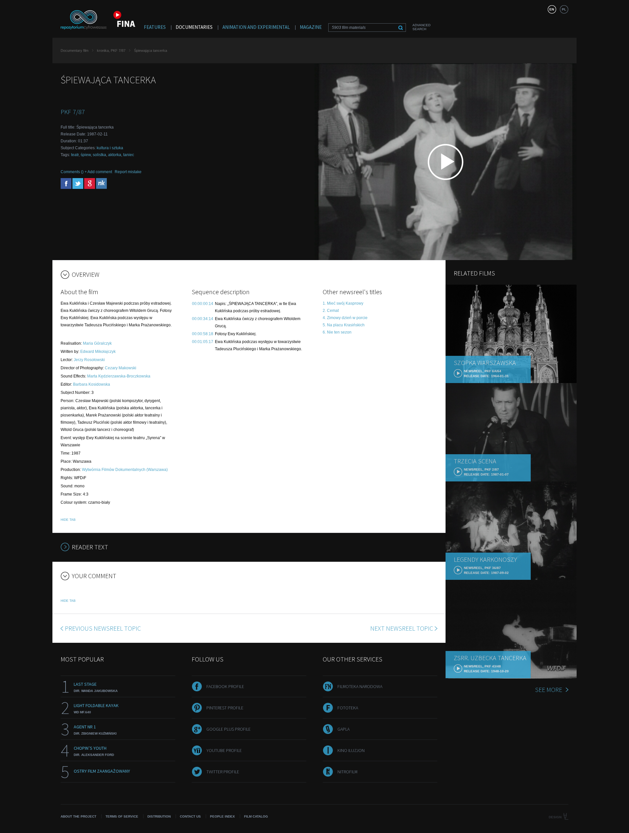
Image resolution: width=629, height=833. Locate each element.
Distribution (159, 816)
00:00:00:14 (202, 303)
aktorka (114, 154)
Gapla (343, 729)
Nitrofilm (347, 772)
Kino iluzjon (351, 750)
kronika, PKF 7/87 (111, 50)
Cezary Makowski (120, 368)
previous (103, 628)
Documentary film (74, 50)
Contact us (190, 816)
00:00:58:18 (202, 334)
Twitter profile (222, 772)
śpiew (86, 154)
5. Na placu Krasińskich (344, 325)
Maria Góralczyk (97, 343)
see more (548, 689)
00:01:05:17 (202, 341)
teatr (75, 154)
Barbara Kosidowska (91, 384)
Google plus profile (228, 729)
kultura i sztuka (110, 148)
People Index (222, 816)
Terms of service (121, 816)
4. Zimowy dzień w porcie (345, 317)
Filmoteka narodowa (359, 686)
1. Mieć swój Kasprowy (343, 303)
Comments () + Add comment (86, 172)
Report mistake (128, 172)
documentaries (194, 27)
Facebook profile (225, 686)
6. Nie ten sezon (337, 332)
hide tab (68, 519)
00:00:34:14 (202, 318)
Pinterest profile (224, 708)
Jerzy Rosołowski (89, 359)
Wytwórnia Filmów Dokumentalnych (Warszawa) (125, 469)
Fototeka (347, 708)
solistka (99, 154)
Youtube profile (224, 750)
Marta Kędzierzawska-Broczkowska (118, 376)
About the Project (78, 816)
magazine (311, 27)
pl (564, 9)
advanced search (421, 27)
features (155, 27)
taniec (128, 154)
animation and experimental (256, 27)
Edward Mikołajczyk (98, 351)
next (401, 628)
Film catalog (256, 816)
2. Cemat (331, 310)
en (551, 9)
